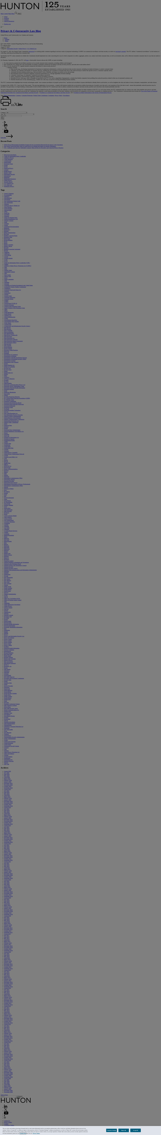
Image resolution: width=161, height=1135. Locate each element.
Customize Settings (111, 1130)
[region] (80, 1130)
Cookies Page (23, 1133)
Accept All (135, 1130)
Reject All (123, 1130)
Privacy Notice (36, 1133)
